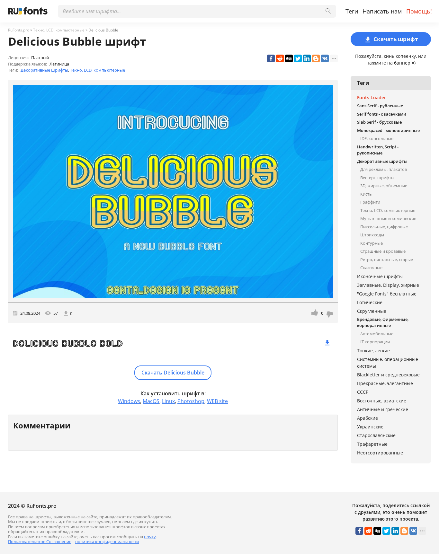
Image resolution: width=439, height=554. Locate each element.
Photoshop (190, 401)
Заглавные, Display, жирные (388, 285)
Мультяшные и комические (388, 218)
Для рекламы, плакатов (383, 169)
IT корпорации (375, 342)
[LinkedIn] (307, 58)
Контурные (371, 243)
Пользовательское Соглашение (39, 541)
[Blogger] (316, 58)
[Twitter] (298, 58)
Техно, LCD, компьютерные (97, 70)
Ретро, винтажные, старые (386, 259)
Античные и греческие (382, 409)
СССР (362, 392)
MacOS (151, 401)
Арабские (367, 418)
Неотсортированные (380, 453)
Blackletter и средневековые (388, 375)
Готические (369, 302)
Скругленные (371, 311)
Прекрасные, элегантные (385, 383)
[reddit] (280, 58)
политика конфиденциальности (107, 541)
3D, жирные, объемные (383, 186)
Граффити (370, 202)
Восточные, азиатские (381, 401)
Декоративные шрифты (44, 70)
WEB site (217, 401)
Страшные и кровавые (383, 251)
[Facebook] (271, 58)
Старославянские (376, 435)
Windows (129, 401)
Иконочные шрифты (380, 276)
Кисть (366, 194)
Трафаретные (372, 444)
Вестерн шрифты (377, 177)
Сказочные (371, 267)
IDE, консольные (376, 138)
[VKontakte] (325, 58)
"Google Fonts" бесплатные (387, 294)
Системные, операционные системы (387, 362)
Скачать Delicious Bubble (172, 372)
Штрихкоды (372, 235)
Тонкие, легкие (373, 350)
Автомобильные (376, 334)
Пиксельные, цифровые (384, 227)
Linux (168, 401)
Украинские (370, 427)
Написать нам (382, 11)
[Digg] (289, 58)
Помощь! (419, 11)
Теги (351, 11)
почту (150, 537)
